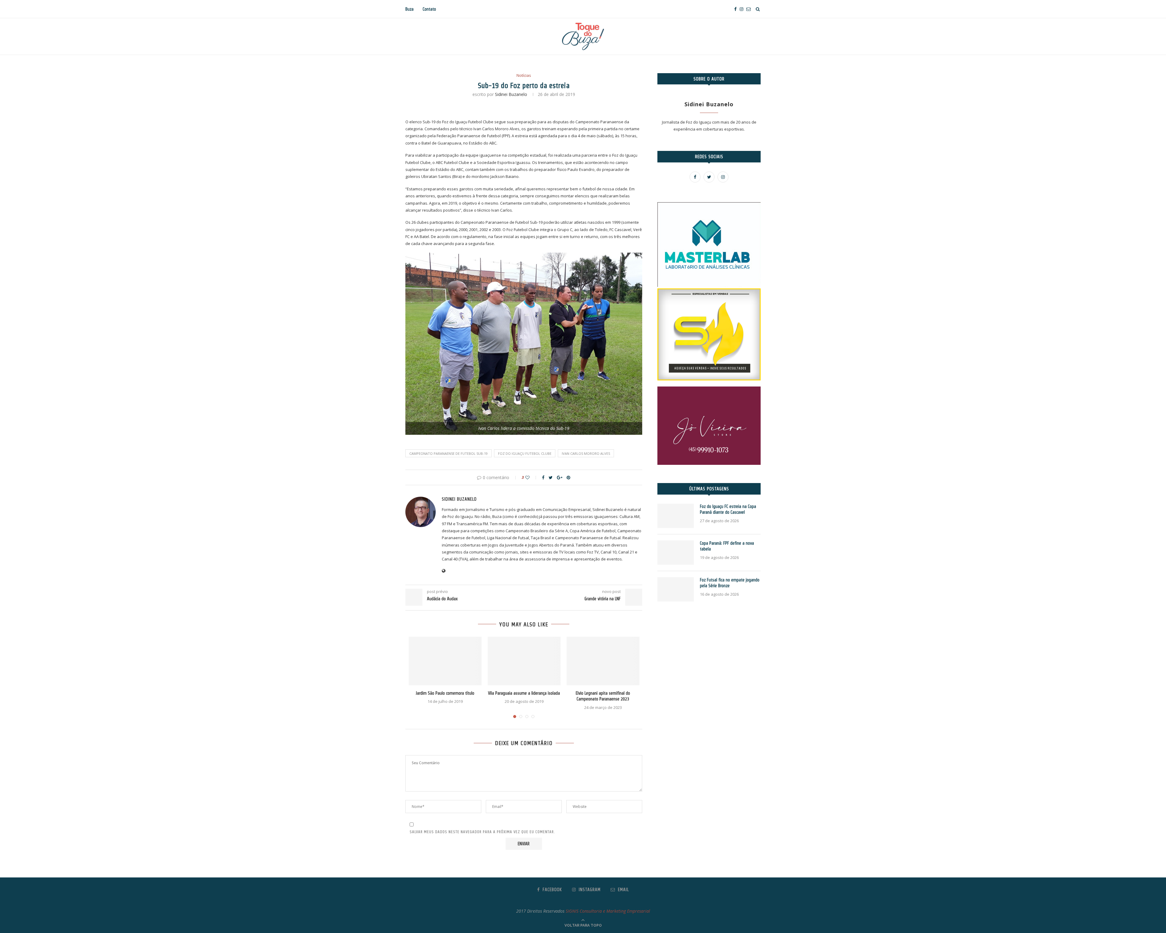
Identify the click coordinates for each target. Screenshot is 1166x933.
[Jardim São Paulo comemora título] (445, 661)
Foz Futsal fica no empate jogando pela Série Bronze (729, 582)
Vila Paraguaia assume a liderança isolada (524, 693)
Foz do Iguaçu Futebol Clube (524, 453)
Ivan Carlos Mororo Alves (586, 453)
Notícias (524, 75)
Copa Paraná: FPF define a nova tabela (727, 546)
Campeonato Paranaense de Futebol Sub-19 (448, 453)
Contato (429, 9)
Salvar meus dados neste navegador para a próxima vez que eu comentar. (482, 832)
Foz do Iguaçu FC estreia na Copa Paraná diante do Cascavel (728, 509)
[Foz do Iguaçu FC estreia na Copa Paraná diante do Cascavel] (675, 516)
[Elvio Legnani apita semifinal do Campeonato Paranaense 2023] (603, 661)
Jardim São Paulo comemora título (445, 693)
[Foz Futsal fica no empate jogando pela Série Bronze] (675, 589)
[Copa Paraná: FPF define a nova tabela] (675, 552)
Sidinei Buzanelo (511, 94)
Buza (409, 9)
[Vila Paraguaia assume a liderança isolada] (524, 661)
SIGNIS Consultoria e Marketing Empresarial (608, 911)
